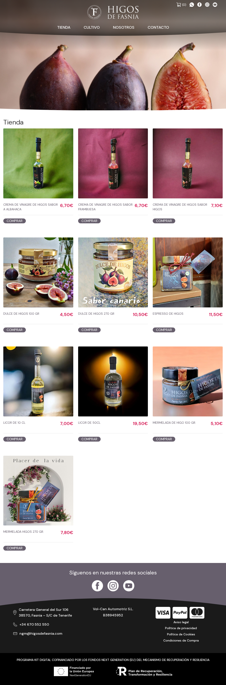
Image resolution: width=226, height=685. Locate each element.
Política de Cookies (181, 634)
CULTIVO (92, 27)
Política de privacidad (181, 628)
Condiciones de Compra (181, 640)
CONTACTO (158, 27)
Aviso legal (181, 622)
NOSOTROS (123, 27)
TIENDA (63, 27)
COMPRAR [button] (15, 221)
